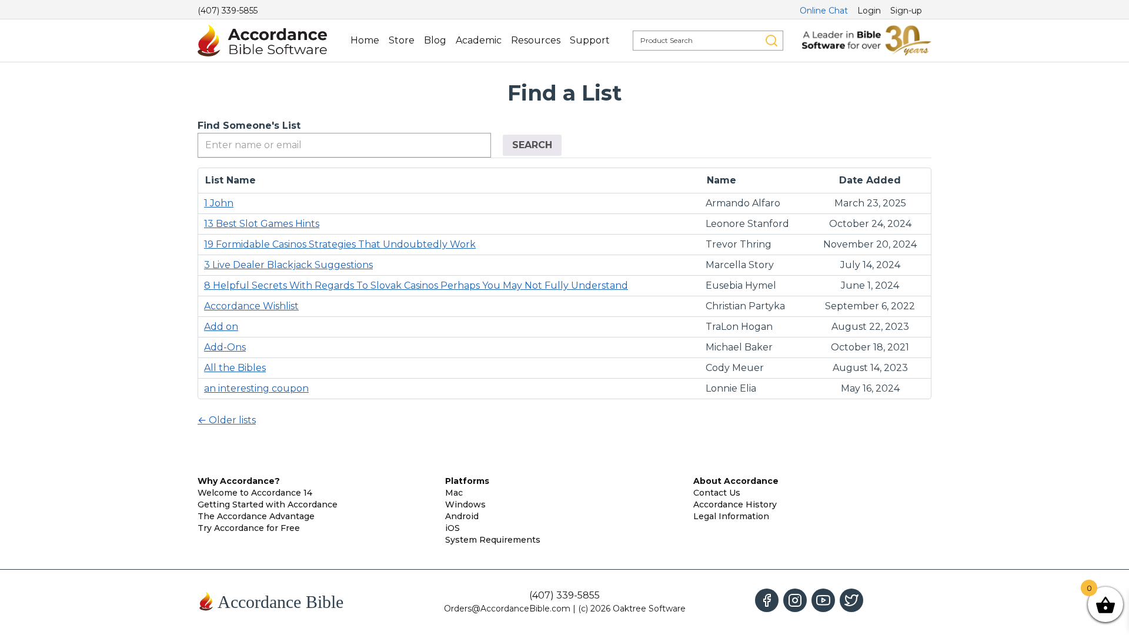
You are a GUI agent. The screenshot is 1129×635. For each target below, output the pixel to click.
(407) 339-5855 (228, 10)
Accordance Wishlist (251, 306)
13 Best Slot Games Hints (261, 223)
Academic (479, 40)
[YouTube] (823, 600)
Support (590, 40)
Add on (221, 326)
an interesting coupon (256, 388)
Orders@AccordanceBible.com (507, 608)
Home (364, 40)
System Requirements (492, 539)
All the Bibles (235, 367)
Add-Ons (225, 347)
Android (462, 516)
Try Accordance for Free (249, 528)
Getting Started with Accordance (268, 504)
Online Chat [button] (824, 10)
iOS (452, 528)
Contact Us (716, 492)
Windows (465, 504)
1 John (218, 203)
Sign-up (906, 10)
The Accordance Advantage (256, 516)
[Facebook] (767, 600)
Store (402, 40)
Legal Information (731, 516)
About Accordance (736, 481)
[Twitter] (851, 600)
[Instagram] (795, 600)
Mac (454, 492)
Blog (435, 40)
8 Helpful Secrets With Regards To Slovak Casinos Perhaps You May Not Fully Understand (416, 285)
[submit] (771, 41)
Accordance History (735, 504)
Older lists (227, 420)
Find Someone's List (249, 125)
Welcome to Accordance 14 (255, 492)
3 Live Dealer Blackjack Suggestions (288, 264)
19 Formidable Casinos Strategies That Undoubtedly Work (340, 244)
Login (869, 10)
